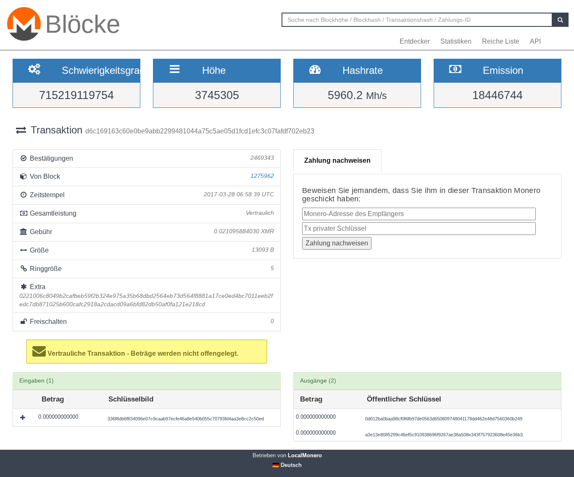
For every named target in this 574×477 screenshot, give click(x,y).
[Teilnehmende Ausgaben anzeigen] (23, 417)
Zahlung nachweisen (337, 160)
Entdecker (415, 41)
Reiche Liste (500, 41)
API (535, 41)
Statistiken (455, 41)
